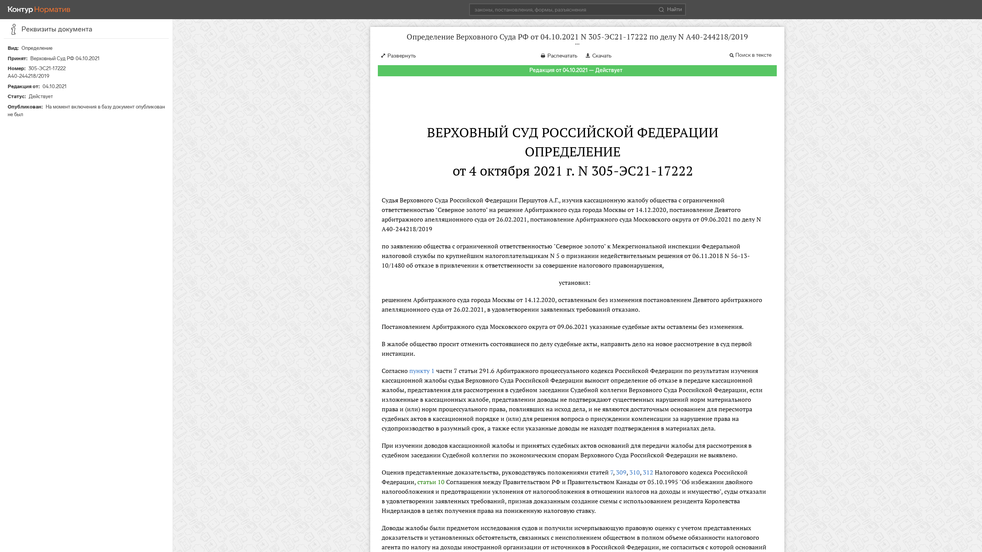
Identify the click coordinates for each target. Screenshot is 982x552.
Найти (674, 9)
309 (621, 472)
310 (634, 472)
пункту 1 (422, 371)
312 (648, 472)
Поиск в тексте (753, 55)
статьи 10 (431, 482)
